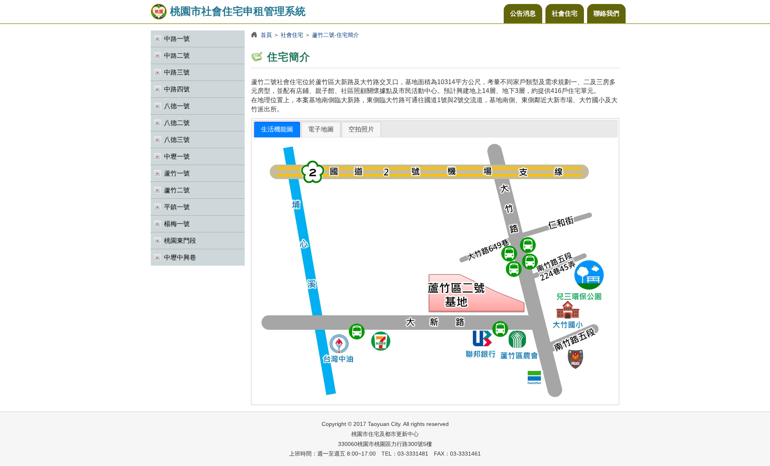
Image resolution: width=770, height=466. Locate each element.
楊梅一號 (177, 223)
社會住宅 (565, 13)
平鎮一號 (177, 207)
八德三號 (177, 139)
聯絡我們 (606, 13)
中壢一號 (177, 156)
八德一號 (177, 106)
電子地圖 (321, 129)
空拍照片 (361, 129)
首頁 (266, 35)
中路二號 (177, 55)
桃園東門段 (180, 240)
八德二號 (177, 122)
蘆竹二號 (177, 190)
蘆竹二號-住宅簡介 (335, 35)
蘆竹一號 (177, 173)
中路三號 (177, 72)
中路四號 (177, 89)
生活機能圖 (277, 129)
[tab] (277, 129)
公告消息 (523, 13)
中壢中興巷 (180, 257)
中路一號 (177, 38)
